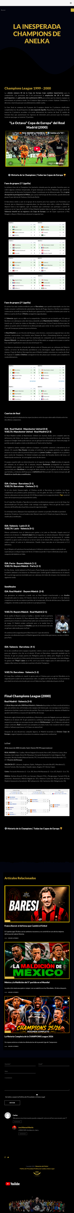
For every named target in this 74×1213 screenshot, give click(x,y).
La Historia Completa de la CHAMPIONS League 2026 (37, 1021)
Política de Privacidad (26, 1168)
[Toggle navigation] (60, 3)
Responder (17, 1121)
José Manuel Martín (25, 1127)
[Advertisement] (37, 71)
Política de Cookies (40, 1168)
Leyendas (7, 921)
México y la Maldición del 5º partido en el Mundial (37, 967)
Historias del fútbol (9, 977)
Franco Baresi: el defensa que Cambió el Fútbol (37, 912)
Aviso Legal (50, 1168)
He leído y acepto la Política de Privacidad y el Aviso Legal (25, 1097)
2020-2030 (7, 1031)
